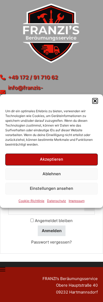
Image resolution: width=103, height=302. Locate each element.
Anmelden (52, 230)
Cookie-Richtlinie (31, 201)
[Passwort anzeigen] (89, 209)
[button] (95, 100)
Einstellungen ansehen (51, 188)
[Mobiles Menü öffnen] (2, 269)
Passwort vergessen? (51, 242)
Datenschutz (56, 201)
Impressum (77, 201)
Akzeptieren (51, 159)
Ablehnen (52, 173)
